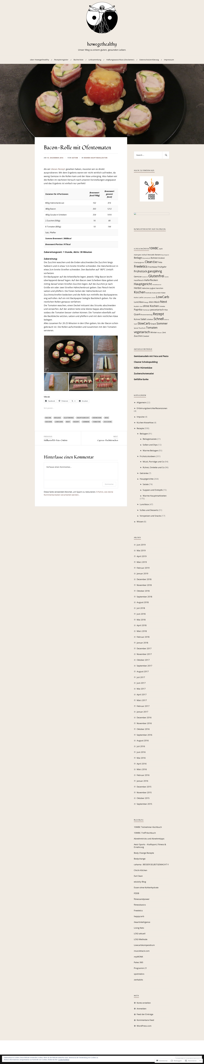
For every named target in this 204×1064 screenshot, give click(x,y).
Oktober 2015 (143, 798)
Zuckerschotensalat (144, 373)
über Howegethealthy (39, 59)
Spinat (136, 328)
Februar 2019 (143, 567)
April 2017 (142, 694)
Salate (146, 484)
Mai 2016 (141, 758)
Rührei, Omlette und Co (153, 467)
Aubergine (137, 255)
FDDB (136, 893)
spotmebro (139, 974)
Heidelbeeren (156, 284)
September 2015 (144, 804)
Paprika (138, 309)
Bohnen (154, 257)
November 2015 (144, 792)
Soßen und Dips (150, 444)
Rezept (76, 422)
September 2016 (144, 734)
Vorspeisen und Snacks (150, 515)
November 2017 (144, 654)
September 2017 (144, 665)
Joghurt (153, 288)
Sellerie (166, 319)
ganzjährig (155, 271)
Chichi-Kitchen (140, 870)
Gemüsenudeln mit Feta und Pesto (151, 356)
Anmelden (141, 1008)
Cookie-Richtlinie (63, 1060)
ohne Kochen (151, 306)
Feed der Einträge (145, 1014)
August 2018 (143, 602)
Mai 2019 (141, 550)
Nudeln (136, 306)
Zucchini (108, 422)
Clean (149, 262)
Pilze (166, 310)
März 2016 (142, 769)
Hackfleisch (139, 280)
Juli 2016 (141, 746)
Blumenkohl (146, 258)
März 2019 (142, 562)
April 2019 (142, 556)
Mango (146, 302)
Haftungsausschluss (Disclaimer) (120, 59)
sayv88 (75, 158)
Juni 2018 (141, 614)
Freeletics (140, 266)
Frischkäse (152, 267)
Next (68, 422)
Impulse (140, 416)
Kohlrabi (149, 293)
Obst (141, 306)
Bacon (48, 418)
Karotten (159, 288)
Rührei (137, 319)
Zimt (164, 332)
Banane (158, 255)
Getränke (144, 473)
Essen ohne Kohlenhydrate (146, 887)
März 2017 (142, 700)
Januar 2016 (142, 781)
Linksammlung (95, 59)
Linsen (153, 297)
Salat (143, 319)
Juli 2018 (141, 608)
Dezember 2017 (144, 648)
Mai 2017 (141, 688)
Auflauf (144, 255)
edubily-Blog (140, 881)
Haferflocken (151, 280)
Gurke (167, 277)
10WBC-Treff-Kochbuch (145, 832)
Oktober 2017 (143, 660)
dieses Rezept (58, 169)
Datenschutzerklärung (149, 59)
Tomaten (96, 422)
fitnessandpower (141, 899)
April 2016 (142, 763)
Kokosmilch (156, 293)
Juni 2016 (141, 752)
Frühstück (140, 271)
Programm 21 (140, 968)
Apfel (161, 249)
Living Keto (139, 927)
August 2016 (143, 740)
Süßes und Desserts (149, 510)
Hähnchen (97, 418)
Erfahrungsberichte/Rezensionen (152, 408)
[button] (68, 354)
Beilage (57, 418)
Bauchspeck (165, 255)
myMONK (138, 956)
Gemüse (138, 276)
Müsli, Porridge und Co (153, 461)
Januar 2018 (142, 642)
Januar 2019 (142, 573)
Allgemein (141, 402)
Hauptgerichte (146, 478)
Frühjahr (162, 266)
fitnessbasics (140, 904)
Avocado (151, 254)
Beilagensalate (150, 439)
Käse (106, 418)
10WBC (154, 248)
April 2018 (142, 625)
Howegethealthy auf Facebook (150, 229)
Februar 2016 (143, 775)
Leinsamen (147, 297)
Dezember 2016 (144, 717)
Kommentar (109, 484)
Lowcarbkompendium (144, 945)
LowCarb (59, 422)
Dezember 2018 (144, 579)
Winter (154, 332)
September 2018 (144, 596)
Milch (151, 302)
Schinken (150, 319)
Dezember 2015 (144, 786)
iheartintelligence (142, 922)
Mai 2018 (141, 619)
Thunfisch (142, 328)
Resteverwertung (146, 315)
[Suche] (165, 155)
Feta (160, 262)
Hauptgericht (83, 418)
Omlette (162, 306)
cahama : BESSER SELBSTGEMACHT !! (151, 864)
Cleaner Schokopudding (146, 362)
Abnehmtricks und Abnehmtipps (149, 838)
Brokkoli (161, 258)
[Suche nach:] (151, 155)
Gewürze (145, 277)
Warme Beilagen (150, 450)
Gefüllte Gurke (141, 379)
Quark (137, 314)
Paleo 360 (138, 962)
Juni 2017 (141, 683)
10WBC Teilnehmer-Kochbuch (148, 827)
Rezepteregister (61, 59)
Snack (153, 323)
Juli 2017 (141, 677)
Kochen (48, 422)
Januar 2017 (142, 711)
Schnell (159, 319)
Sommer (86, 422)
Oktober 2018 (143, 590)
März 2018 (142, 631)
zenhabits (138, 979)
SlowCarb (144, 323)
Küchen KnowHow (145, 422)
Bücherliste (78, 59)
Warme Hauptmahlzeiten (95, 158)
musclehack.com (141, 951)
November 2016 (144, 723)
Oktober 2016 (143, 729)
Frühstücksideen (147, 456)
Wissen (159, 332)
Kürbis (136, 298)
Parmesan (146, 310)
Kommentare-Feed (145, 1020)
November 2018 (144, 585)
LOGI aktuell (139, 933)
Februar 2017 (143, 706)
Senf (135, 324)
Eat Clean (138, 876)
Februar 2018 (143, 637)
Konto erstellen (144, 1002)
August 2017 (143, 671)
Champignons (139, 262)
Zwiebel (146, 336)
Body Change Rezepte (144, 853)
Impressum (169, 59)
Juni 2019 (141, 544)
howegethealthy (102, 44)
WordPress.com (144, 1025)
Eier (155, 262)
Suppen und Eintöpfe (153, 490)
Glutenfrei (69, 418)
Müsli (157, 302)
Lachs (141, 297)
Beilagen (144, 433)
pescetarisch (157, 309)
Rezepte (140, 428)
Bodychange (139, 858)
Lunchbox (139, 302)
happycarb (139, 916)
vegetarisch (142, 332)
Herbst (137, 288)
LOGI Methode (140, 939)
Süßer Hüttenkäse (143, 367)
